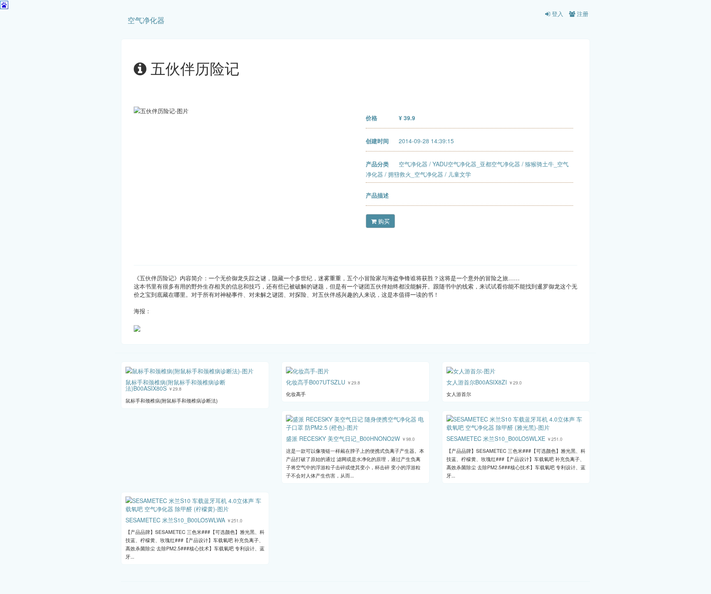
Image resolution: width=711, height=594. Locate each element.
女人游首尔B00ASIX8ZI (476, 382)
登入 (556, 13)
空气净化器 (146, 19)
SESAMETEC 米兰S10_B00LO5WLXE (495, 438)
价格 (371, 118)
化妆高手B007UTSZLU (315, 382)
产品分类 (377, 164)
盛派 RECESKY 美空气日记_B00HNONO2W (343, 438)
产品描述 (377, 195)
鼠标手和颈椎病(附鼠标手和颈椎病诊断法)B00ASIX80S (175, 385)
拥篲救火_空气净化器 (415, 174)
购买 (383, 221)
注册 (581, 13)
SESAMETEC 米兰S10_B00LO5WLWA (175, 520)
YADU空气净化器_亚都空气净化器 (476, 164)
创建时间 (377, 141)
